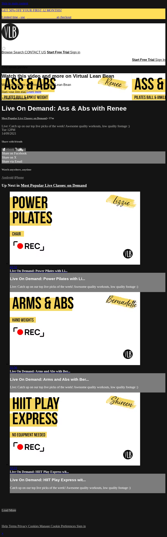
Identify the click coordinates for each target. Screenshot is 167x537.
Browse (7, 52)
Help (5, 526)
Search (19, 52)
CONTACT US (35, 52)
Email (22, 149)
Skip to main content (15, 3)
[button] (3, 48)
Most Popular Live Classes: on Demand (24, 118)
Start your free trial (14, 91)
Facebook (8, 149)
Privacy (23, 526)
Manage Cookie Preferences (58, 526)
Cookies (34, 526)
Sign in (75, 52)
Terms (13, 526)
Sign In (160, 59)
